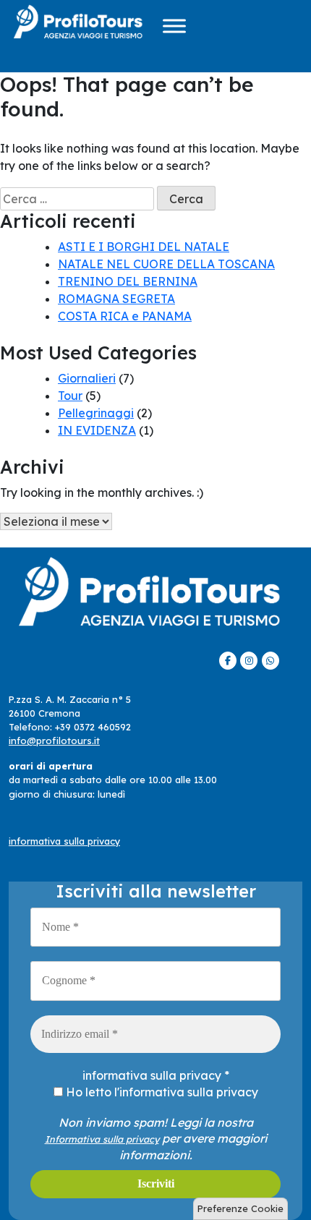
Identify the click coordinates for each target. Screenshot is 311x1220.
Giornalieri (87, 378)
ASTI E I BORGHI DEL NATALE (143, 246)
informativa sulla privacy (64, 841)
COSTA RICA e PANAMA (125, 316)
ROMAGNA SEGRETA (116, 298)
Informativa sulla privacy (102, 1139)
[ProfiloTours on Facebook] (228, 661)
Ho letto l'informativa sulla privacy (160, 1092)
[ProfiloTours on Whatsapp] (270, 661)
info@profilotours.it (54, 740)
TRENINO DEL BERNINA (127, 281)
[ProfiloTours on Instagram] (248, 661)
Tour (70, 395)
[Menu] (174, 26)
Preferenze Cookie (240, 1208)
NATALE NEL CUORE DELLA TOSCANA (166, 264)
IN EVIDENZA (97, 430)
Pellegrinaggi (96, 413)
